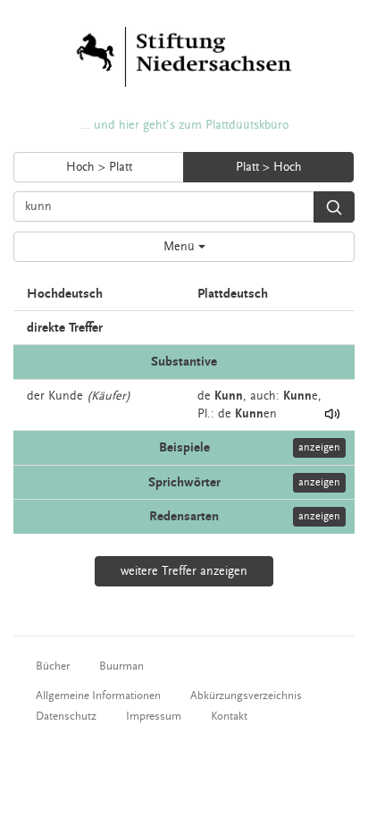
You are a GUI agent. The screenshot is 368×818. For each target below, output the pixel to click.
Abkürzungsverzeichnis (246, 695)
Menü (180, 247)
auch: (265, 396)
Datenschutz (66, 716)
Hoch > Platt (99, 167)
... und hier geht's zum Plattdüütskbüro (184, 125)
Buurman (121, 666)
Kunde (65, 396)
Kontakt (229, 716)
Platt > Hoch (269, 167)
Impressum (153, 716)
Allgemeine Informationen (98, 695)
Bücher (53, 666)
